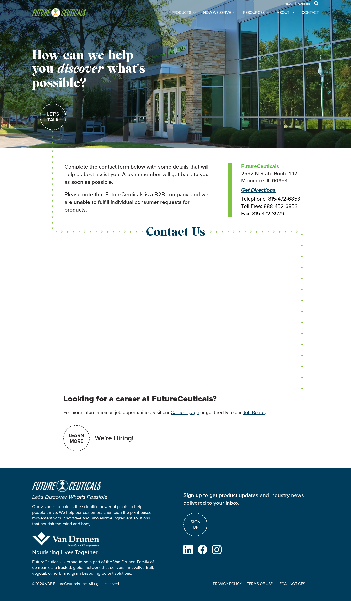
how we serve (217, 13)
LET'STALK (53, 116)
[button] (316, 3)
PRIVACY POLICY (227, 583)
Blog (289, 3)
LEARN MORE (76, 438)
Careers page (185, 412)
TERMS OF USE (260, 583)
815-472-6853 (284, 199)
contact (310, 13)
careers (304, 3)
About (283, 13)
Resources (254, 13)
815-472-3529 (268, 214)
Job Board (254, 412)
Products (181, 13)
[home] (59, 12)
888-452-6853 (281, 206)
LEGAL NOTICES (291, 583)
